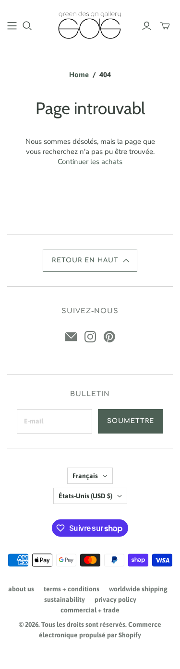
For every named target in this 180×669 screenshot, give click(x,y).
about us (21, 589)
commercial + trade (90, 610)
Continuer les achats (90, 161)
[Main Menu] (12, 26)
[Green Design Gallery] (90, 24)
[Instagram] (90, 336)
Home (79, 74)
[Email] (71, 336)
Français (85, 476)
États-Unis (85, 496)
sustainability (64, 599)
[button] (90, 260)
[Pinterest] (109, 336)
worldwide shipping (138, 589)
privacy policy (115, 599)
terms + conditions (71, 589)
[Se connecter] (147, 26)
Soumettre (130, 421)
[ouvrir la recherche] (27, 26)
